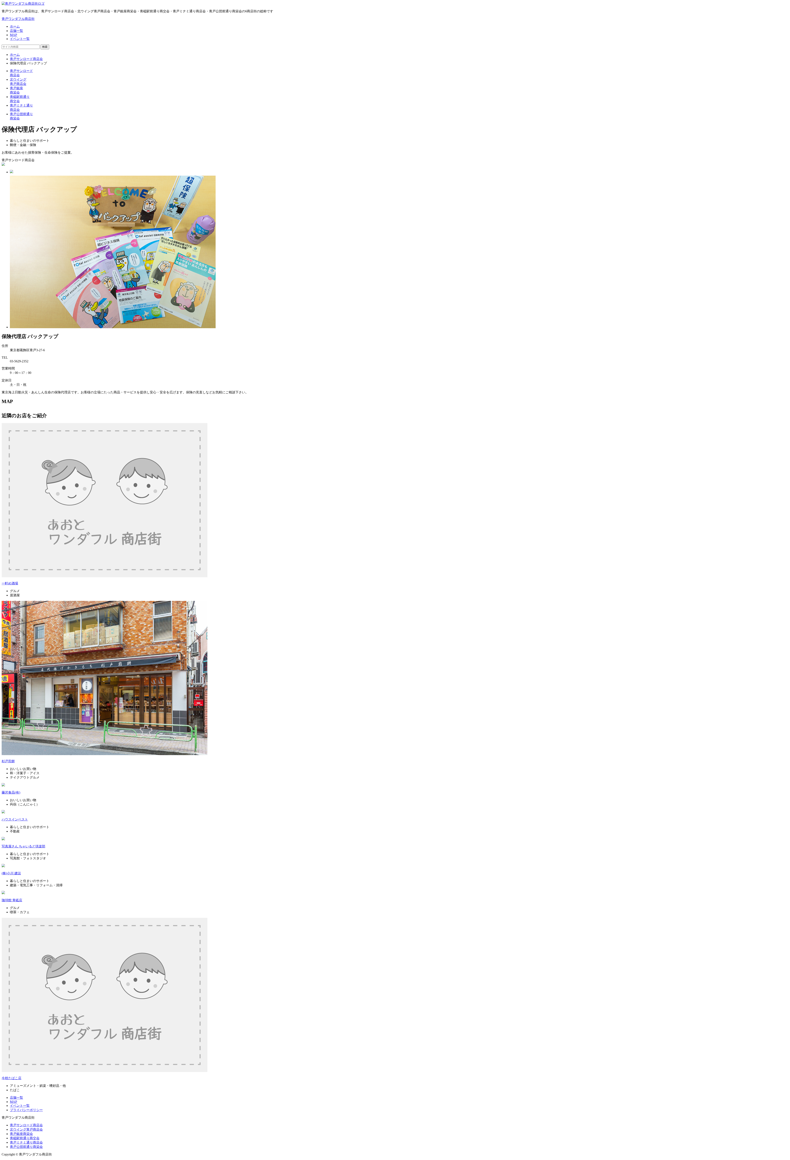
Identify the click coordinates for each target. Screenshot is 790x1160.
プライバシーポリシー (26, 1110)
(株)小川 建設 (11, 873)
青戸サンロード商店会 (26, 59)
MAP (13, 35)
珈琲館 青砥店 (12, 900)
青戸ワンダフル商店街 (18, 19)
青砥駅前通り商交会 (25, 1138)
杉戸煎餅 (8, 761)
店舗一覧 (16, 30)
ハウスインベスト (15, 819)
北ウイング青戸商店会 (26, 1129)
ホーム (15, 26)
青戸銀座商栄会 (21, 1134)
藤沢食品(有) (11, 792)
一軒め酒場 (10, 583)
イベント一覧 (20, 39)
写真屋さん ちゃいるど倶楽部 (23, 846)
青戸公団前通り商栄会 (26, 1146)
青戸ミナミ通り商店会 (26, 1142)
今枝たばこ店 (11, 1078)
